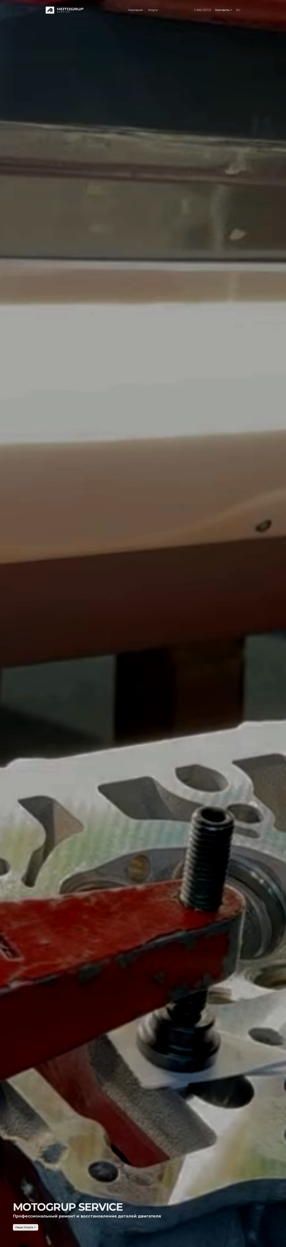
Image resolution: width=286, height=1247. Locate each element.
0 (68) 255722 (202, 10)
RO (238, 10)
